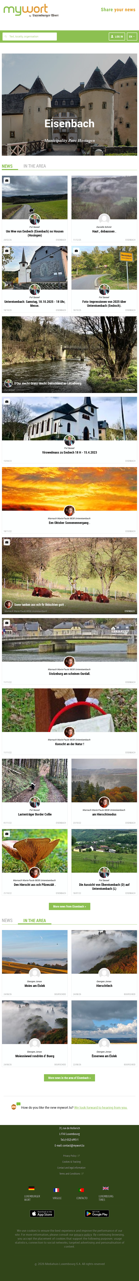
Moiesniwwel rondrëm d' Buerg (34, 1056)
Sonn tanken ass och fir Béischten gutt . (40, 604)
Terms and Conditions (70, 1173)
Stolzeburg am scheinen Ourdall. (69, 673)
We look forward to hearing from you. (101, 1107)
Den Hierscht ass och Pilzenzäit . (35, 884)
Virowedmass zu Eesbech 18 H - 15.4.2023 (69, 452)
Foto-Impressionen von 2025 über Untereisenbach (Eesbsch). (104, 303)
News (7, 920)
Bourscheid (60, 994)
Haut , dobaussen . (104, 231)
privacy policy (83, 1235)
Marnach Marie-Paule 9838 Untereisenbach (25, 611)
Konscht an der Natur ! (69, 744)
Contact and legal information (71, 1167)
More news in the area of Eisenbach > (69, 1078)
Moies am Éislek (35, 985)
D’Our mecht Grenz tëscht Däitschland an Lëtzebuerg (47, 383)
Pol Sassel (9, 389)
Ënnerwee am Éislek (104, 1056)
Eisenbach (61, 239)
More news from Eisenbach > (69, 906)
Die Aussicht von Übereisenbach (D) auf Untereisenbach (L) (104, 886)
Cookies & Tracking (71, 1161)
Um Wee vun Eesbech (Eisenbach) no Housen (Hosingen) (35, 233)
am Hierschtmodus (104, 814)
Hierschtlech (104, 985)
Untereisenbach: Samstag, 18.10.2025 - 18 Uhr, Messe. (34, 303)
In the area (35, 166)
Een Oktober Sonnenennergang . (69, 522)
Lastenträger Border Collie (35, 814)
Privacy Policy (70, 1155)
